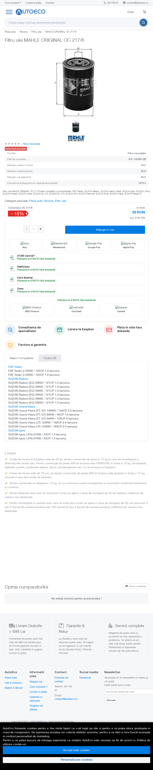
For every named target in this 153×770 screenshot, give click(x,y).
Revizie (23, 31)
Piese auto (10, 31)
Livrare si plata (33, 2)
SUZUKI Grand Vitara (21, 406)
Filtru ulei (36, 31)
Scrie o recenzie (137, 586)
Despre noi (36, 681)
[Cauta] (143, 22)
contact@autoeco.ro (137, 2)
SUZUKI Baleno (18, 378)
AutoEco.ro (41, 721)
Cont (130, 12)
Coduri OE (50, 358)
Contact (50, 2)
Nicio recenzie (30, 143)
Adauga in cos (105, 229)
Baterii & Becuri (14, 687)
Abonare (111, 700)
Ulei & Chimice (13, 682)
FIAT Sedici (15, 366)
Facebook (85, 677)
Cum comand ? (13, 2)
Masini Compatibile (21, 358)
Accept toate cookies (76, 750)
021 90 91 (113, 2)
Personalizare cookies (76, 760)
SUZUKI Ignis (16, 430)
